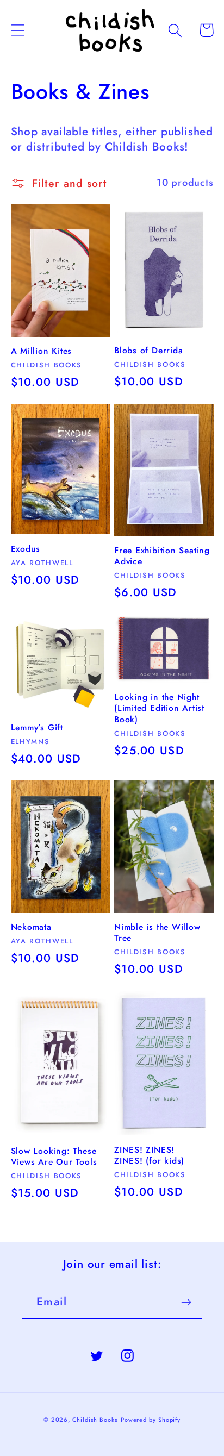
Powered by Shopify (151, 1419)
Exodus (26, 548)
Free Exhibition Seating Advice (162, 556)
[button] (17, 30)
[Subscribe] (186, 1302)
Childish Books (95, 1419)
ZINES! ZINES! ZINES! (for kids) (149, 1156)
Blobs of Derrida (148, 350)
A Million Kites (41, 351)
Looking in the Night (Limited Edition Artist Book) (159, 708)
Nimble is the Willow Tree (157, 933)
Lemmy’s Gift (37, 727)
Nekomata (31, 927)
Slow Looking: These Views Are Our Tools (54, 1157)
